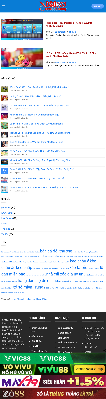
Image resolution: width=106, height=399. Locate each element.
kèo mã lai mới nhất (62, 268)
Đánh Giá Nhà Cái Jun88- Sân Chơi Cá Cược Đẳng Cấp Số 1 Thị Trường (44, 187)
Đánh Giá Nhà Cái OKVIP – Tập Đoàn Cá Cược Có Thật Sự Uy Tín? (42, 169)
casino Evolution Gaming (81, 252)
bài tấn (14, 252)
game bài (5, 207)
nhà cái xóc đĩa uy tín (64, 274)
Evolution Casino (32, 262)
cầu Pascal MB (6, 262)
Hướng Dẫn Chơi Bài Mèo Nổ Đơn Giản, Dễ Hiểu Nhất (35, 96)
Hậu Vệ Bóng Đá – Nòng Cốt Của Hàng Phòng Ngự (34, 114)
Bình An (72, 32)
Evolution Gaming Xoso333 (60, 262)
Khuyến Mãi (7, 213)
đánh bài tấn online (17, 292)
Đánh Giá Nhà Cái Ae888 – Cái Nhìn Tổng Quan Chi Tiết (37, 178)
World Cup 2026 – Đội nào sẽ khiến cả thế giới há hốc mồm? (39, 87)
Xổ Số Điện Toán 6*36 (51, 288)
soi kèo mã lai (99, 275)
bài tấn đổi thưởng (33, 252)
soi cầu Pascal (89, 275)
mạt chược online (40, 275)
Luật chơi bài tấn (93, 268)
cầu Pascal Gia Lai (97, 256)
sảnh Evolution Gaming (9, 281)
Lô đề (4, 223)
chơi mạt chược (19, 256)
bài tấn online (21, 252)
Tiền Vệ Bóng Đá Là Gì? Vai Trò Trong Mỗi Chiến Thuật (36, 142)
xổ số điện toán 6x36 (84, 288)
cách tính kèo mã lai (32, 256)
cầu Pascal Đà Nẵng (19, 262)
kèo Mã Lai (36, 268)
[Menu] (3, 6)
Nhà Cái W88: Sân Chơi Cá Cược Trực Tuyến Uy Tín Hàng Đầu (40, 160)
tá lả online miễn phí (65, 281)
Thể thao (5, 229)
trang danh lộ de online (38, 280)
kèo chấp (24, 267)
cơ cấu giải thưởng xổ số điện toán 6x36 (53, 256)
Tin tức (4, 234)
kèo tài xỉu (78, 267)
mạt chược (29, 275)
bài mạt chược (6, 252)
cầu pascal (71, 256)
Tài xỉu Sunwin (65, 352)
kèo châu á (79, 261)
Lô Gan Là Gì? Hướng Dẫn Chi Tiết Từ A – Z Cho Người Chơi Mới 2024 (71, 55)
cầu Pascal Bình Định (82, 256)
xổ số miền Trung (28, 287)
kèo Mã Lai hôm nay (48, 268)
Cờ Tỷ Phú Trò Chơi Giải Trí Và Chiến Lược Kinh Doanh (36, 123)
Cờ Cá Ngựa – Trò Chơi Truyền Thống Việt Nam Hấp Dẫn (37, 151)
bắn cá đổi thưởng (56, 251)
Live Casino (7, 218)
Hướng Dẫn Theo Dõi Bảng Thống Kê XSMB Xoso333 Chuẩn (69, 24)
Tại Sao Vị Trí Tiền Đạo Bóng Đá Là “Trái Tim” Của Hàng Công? (40, 133)
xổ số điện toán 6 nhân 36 (68, 288)
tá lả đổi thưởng (78, 281)
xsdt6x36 (9, 288)
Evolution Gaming (45, 262)
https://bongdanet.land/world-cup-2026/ (29, 299)
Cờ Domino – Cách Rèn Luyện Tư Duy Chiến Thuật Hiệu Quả (39, 105)
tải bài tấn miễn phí (91, 281)
